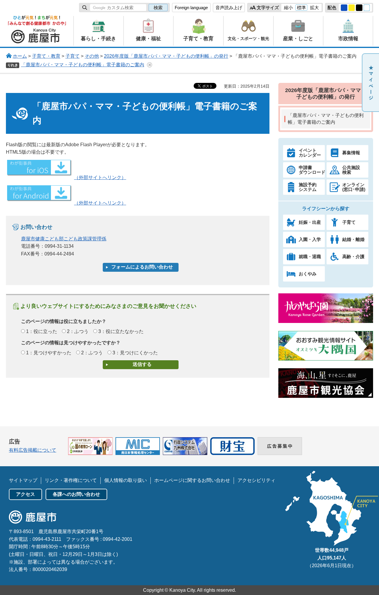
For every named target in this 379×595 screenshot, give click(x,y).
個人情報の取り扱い (125, 480)
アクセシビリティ (256, 480)
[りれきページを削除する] (149, 64)
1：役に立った (41, 331)
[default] (367, 7)
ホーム (20, 56)
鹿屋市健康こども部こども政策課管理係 (63, 238)
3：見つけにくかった (135, 352)
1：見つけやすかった (48, 352)
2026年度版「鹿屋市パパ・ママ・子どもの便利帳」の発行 (166, 56)
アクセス (25, 494)
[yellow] (352, 7)
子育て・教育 (46, 56)
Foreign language (191, 7)
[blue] (344, 7)
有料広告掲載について (32, 450)
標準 (301, 7)
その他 (92, 56)
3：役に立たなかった (121, 331)
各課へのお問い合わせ (76, 494)
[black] (359, 7)
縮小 (288, 7)
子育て (72, 56)
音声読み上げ (229, 7)
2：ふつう (78, 331)
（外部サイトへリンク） (100, 177)
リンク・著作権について (71, 480)
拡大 (314, 7)
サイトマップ (23, 480)
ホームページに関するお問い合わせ (192, 480)
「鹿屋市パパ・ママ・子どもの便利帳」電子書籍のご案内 (82, 64)
